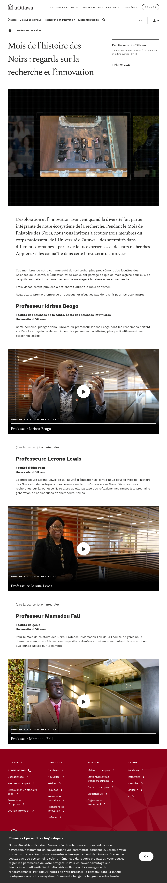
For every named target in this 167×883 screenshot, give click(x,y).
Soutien (18, 810)
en (141, 20)
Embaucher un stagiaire (22, 791)
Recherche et (56, 808)
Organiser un (95, 802)
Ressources (15, 802)
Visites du (99, 770)
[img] (20, 7)
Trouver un (19, 783)
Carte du (98, 787)
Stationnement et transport (98, 778)
